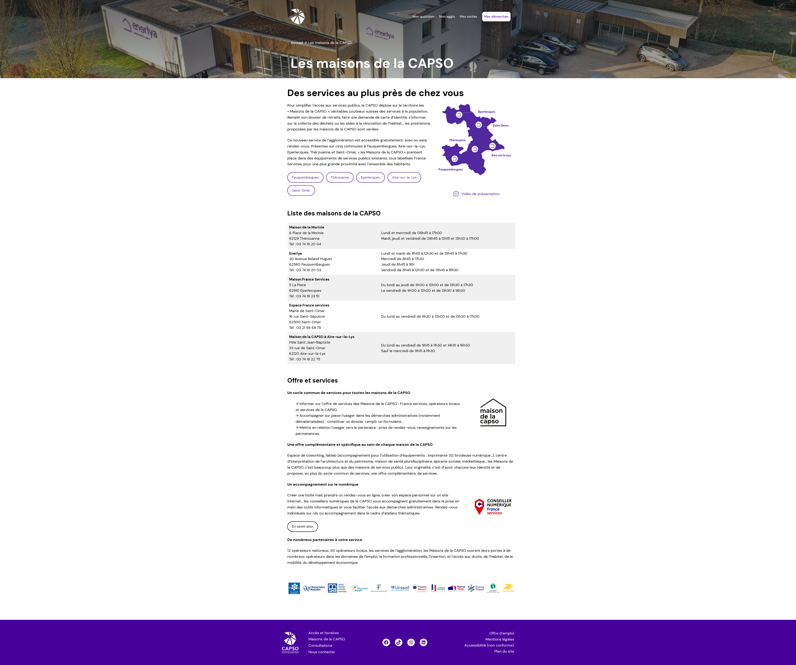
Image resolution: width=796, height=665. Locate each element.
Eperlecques (370, 177)
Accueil (297, 42)
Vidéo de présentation (480, 193)
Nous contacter (321, 651)
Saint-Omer (301, 190)
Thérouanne (340, 177)
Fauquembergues (305, 177)
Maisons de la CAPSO (326, 639)
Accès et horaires (323, 632)
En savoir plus (302, 526)
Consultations (320, 645)
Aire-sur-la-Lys (404, 177)
